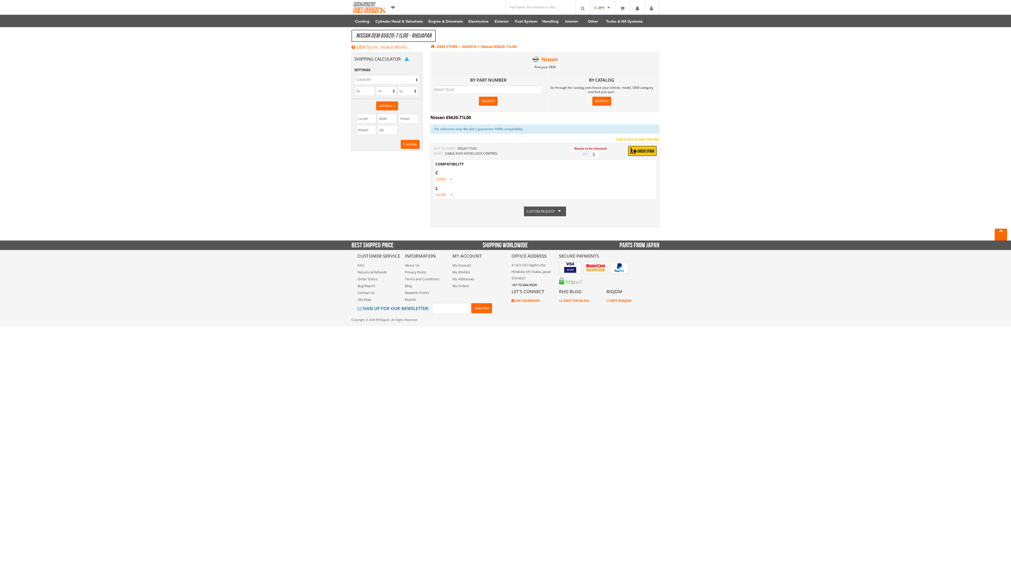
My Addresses (463, 279)
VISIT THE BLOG (575, 300)
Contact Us (366, 292)
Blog (408, 285)
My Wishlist (461, 272)
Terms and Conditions (422, 279)
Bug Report (366, 285)
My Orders (460, 285)
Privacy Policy (415, 272)
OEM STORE (447, 46)
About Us (412, 265)
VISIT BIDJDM (620, 300)
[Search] (583, 7)
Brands (410, 299)
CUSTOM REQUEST (541, 211)
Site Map (364, 299)
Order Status (368, 279)
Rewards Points (417, 292)
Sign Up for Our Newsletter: (395, 308)
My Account (461, 265)
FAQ (361, 265)
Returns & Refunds (372, 272)
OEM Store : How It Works (381, 47)
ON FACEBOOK (527, 300)
